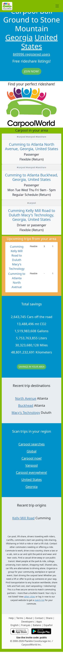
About (29, 618)
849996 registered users (31, 54)
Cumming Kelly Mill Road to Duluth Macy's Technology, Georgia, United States (31, 215)
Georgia (19, 37)
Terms (19, 618)
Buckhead (25, 405)
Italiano (37, 625)
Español (48, 625)
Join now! (31, 71)
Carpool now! (32, 458)
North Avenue (25, 398)
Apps (39, 621)
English (15, 625)
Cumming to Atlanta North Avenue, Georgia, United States (31, 146)
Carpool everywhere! (31, 472)
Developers (27, 621)
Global (31, 451)
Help (11, 618)
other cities (29, 596)
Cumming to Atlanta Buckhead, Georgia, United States (31, 177)
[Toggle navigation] (57, 6)
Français (25, 625)
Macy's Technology (26, 412)
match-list (39, 600)
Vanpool (31, 465)
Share (49, 618)
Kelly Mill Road (23, 518)
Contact (39, 618)
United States (39, 41)
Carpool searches (31, 444)
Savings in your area (31, 366)
